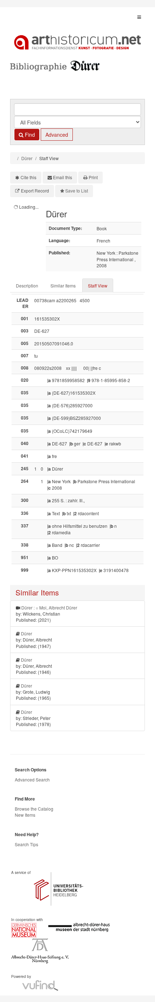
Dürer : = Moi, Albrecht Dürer (49, 607)
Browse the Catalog (34, 809)
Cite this (28, 177)
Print (93, 177)
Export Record (35, 190)
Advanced (56, 134)
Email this (62, 177)
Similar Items (63, 285)
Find (29, 134)
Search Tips (26, 844)
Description (27, 285)
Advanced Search (32, 779)
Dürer (26, 158)
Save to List (76, 190)
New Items (25, 815)
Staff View (97, 285)
